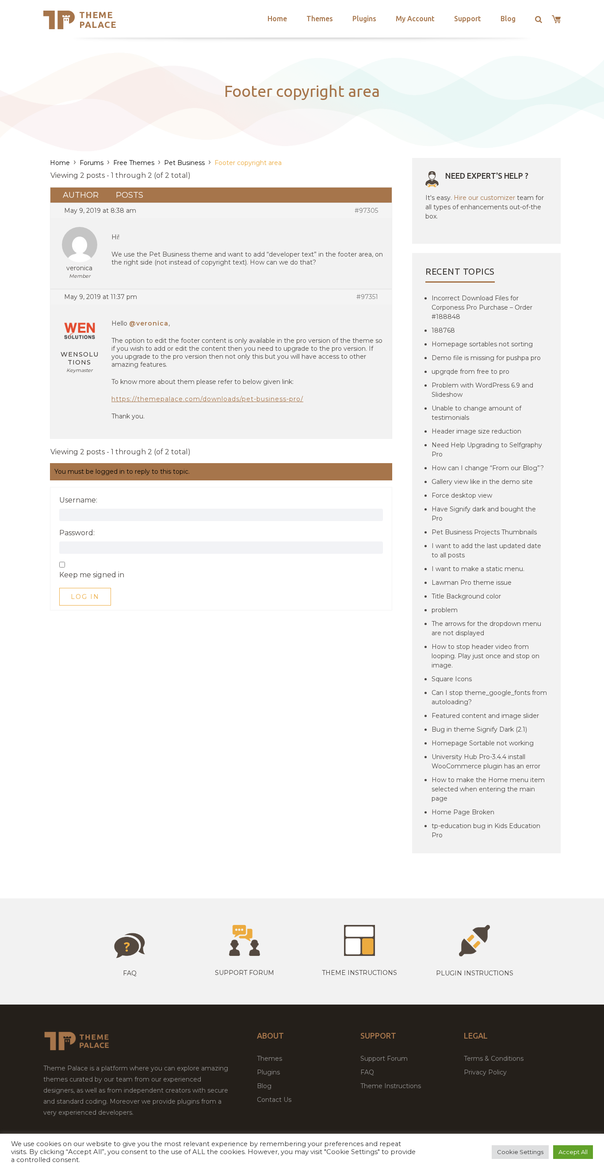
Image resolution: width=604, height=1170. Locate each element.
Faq (130, 973)
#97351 (367, 297)
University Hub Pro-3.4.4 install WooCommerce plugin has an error (486, 761)
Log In (85, 597)
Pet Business (184, 163)
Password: (77, 533)
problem (445, 610)
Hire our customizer (484, 198)
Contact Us (274, 1100)
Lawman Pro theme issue (472, 583)
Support (467, 19)
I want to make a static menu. (478, 569)
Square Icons (452, 679)
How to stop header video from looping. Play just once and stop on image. (485, 656)
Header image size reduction (476, 431)
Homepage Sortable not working (483, 743)
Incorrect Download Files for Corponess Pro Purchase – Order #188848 (482, 307)
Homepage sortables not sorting (482, 344)
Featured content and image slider (485, 716)
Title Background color (466, 596)
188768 (443, 330)
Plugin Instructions (474, 973)
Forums (91, 163)
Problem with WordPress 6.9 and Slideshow (482, 390)
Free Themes (133, 163)
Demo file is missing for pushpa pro (486, 358)
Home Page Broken (463, 812)
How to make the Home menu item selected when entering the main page (488, 789)
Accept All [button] (573, 1151)
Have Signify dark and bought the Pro (484, 513)
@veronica (148, 323)
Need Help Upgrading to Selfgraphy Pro (487, 449)
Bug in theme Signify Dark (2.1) (479, 729)
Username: (78, 500)
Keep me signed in (91, 575)
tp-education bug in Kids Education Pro (486, 830)
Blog (508, 19)
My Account (415, 19)
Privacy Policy (485, 1072)
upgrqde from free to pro (470, 372)
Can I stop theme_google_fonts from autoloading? (489, 697)
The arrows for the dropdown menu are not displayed (486, 628)
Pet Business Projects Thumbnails (484, 532)
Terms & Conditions (494, 1059)
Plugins (364, 19)
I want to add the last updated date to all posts (486, 550)
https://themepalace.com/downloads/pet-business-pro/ (207, 399)
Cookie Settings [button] (520, 1151)
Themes (319, 19)
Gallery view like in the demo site (482, 482)
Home (277, 19)
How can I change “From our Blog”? (488, 468)
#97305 (366, 211)
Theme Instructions (390, 1086)
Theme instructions (359, 973)
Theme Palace (98, 20)
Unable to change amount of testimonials (476, 413)
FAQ (367, 1072)
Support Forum (244, 973)
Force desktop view (462, 495)
